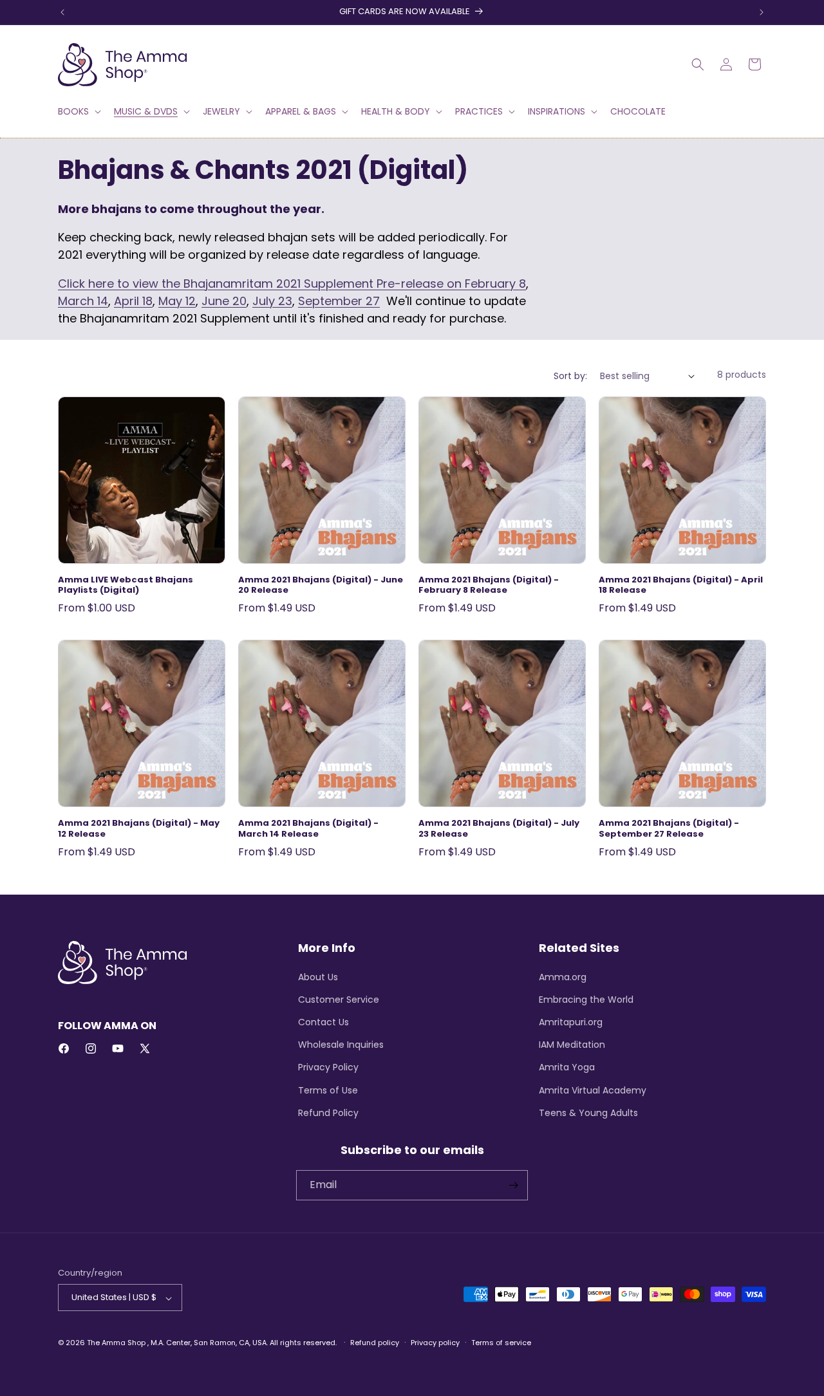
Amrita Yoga (567, 1067)
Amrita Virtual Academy (592, 1089)
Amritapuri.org (571, 1021)
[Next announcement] (761, 12)
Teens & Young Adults (588, 1112)
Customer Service (338, 998)
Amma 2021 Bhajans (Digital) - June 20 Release (320, 586)
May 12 (177, 301)
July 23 (272, 301)
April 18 (133, 301)
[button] (78, 111)
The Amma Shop (116, 1343)
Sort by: (570, 375)
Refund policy (374, 1342)
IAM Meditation (572, 1044)
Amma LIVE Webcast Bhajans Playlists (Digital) (125, 586)
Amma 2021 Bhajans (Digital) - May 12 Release (139, 829)
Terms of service (501, 1342)
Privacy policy (435, 1342)
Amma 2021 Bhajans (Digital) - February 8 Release (488, 586)
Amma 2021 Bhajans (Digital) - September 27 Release (669, 829)
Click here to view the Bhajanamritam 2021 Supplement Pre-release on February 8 (292, 283)
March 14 (83, 301)
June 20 (224, 301)
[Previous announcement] (62, 12)
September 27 (339, 301)
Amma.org (562, 976)
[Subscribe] (513, 1185)
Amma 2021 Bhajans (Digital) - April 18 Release (681, 586)
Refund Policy (328, 1112)
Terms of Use (328, 1089)
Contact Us (323, 1021)
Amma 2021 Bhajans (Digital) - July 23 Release (498, 829)
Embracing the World (586, 998)
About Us (318, 976)
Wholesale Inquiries (341, 1044)
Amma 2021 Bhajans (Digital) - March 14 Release (308, 829)
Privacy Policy (328, 1067)
